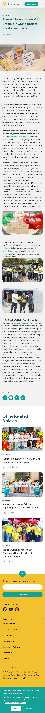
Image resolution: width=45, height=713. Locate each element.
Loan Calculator (9, 641)
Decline (28, 708)
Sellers (5, 658)
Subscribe (22, 594)
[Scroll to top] (22, 574)
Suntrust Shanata (12, 251)
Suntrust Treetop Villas (15, 171)
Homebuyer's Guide (11, 647)
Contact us (7, 653)
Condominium (8, 635)
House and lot (8, 623)
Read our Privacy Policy (15, 702)
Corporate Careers (11, 629)
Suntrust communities (18, 136)
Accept (16, 708)
